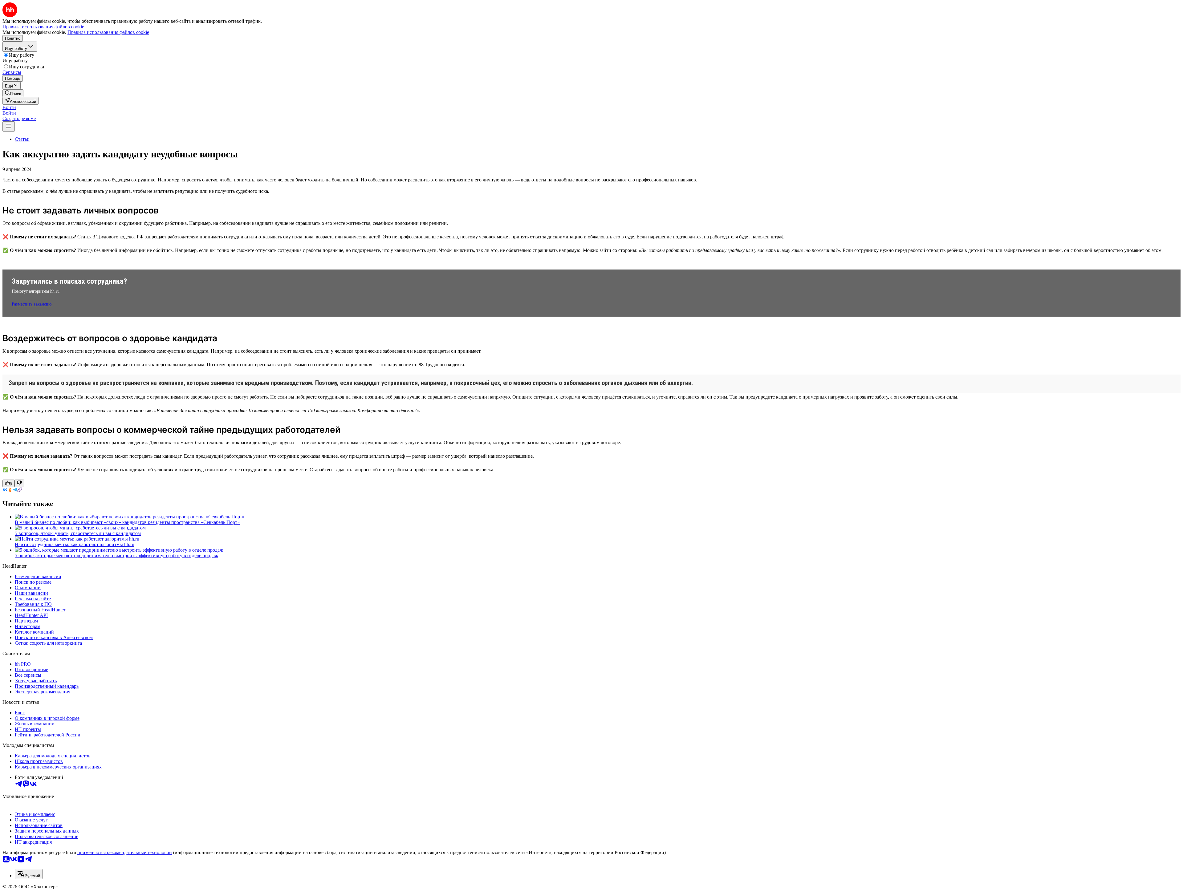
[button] (9, 107)
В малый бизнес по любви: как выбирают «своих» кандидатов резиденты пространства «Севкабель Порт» (127, 522)
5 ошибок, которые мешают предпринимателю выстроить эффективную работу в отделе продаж (116, 555)
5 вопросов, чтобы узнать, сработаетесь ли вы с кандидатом (78, 533)
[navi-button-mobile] (8, 126)
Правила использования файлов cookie (108, 32)
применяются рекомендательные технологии (124, 852)
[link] (12, 93)
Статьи (22, 139)
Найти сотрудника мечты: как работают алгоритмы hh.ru (74, 544)
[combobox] (29, 874)
